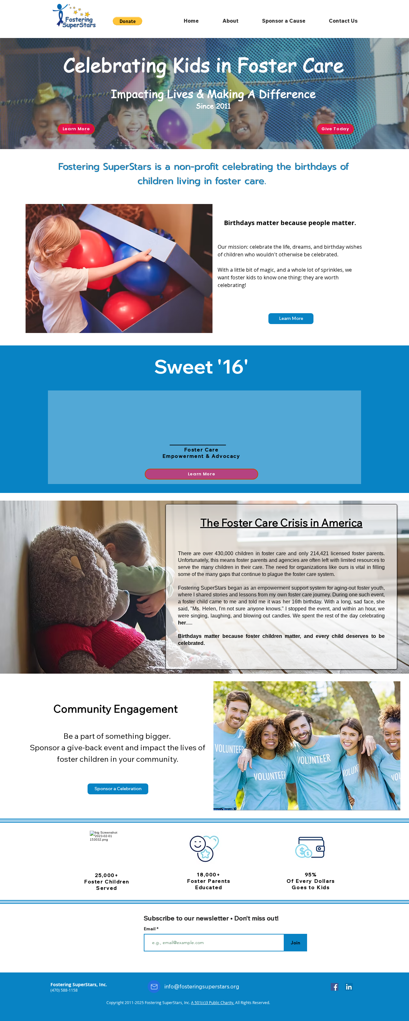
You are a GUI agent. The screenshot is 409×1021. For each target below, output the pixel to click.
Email (150, 928)
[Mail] (154, 986)
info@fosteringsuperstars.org (202, 986)
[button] (290, 318)
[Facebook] (334, 987)
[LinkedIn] (349, 987)
